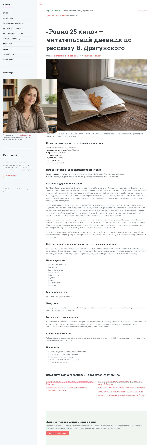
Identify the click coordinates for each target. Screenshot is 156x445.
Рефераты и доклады (12, 39)
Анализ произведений (13, 33)
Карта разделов (12, 175)
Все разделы (142, 11)
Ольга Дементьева (92, 56)
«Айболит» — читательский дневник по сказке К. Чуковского (121, 388)
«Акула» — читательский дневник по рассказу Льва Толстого (122, 395)
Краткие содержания (12, 28)
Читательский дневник (59, 15)
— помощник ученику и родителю (69, 11)
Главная (48, 15)
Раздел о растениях (57, 433)
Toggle (41, 5)
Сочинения (8, 18)
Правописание (9, 54)
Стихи (6, 49)
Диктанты (7, 44)
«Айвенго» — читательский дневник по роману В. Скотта (120, 391)
